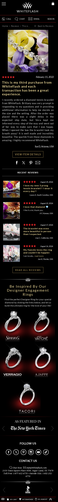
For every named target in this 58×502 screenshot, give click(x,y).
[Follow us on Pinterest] (23, 454)
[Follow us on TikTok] (46, 454)
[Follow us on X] (16, 454)
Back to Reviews (45, 26)
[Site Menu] (4, 3)
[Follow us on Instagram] (31, 454)
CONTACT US (28, 460)
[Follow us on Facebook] (8, 454)
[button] (19, 20)
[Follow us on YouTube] (38, 454)
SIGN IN (50, 19)
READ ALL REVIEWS (28, 270)
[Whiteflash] (27, 7)
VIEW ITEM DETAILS (28, 154)
